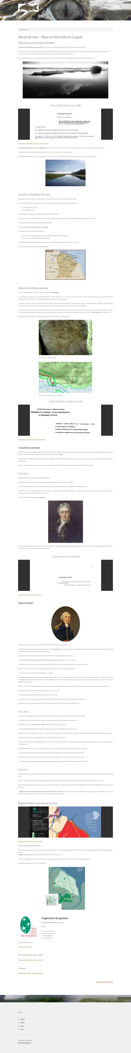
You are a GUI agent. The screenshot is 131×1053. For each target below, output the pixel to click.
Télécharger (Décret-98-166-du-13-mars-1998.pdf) (33, 143)
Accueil (20, 17)
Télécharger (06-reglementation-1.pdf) (30, 841)
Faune (34, 17)
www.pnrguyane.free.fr (25, 947)
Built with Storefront (24, 1043)
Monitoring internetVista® (105, 982)
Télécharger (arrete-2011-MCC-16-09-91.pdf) (31, 439)
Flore (40, 17)
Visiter (27, 17)
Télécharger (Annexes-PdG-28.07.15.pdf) (30, 973)
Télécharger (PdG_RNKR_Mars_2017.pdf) (30, 960)
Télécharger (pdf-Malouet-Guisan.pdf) (29, 595)
